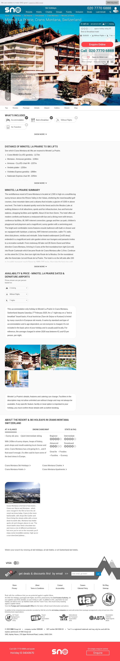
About (37, 585)
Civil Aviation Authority (60, 598)
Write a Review (25, 94)
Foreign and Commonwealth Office (22, 606)
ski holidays (38, 550)
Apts (53, 469)
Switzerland (39, 16)
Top (6, 108)
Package (26, 108)
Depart (46, 108)
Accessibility (60, 588)
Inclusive (79, 12)
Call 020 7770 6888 (97, 50)
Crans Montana (52, 16)
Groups (59, 12)
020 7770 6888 (19, 649)
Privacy (14, 588)
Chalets (49, 12)
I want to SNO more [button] (35, 3)
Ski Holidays (16, 16)
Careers (82, 585)
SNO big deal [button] (112, 3)
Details (36, 108)
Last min (101, 12)
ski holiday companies (59, 610)
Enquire (97, 652)
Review (15, 108)
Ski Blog (105, 585)
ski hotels (50, 550)
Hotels (39, 12)
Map (76, 108)
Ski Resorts (28, 16)
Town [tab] (10, 500)
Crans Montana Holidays (17, 466)
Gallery (57, 108)
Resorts (29, 12)
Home (7, 16)
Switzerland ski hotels (68, 550)
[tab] (11, 429)
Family (69, 12)
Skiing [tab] (22, 500)
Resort (66, 108)
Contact (60, 585)
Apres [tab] (34, 500)
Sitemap (105, 588)
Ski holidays (50, 8)
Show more (39, 183)
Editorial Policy (83, 588)
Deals (89, 12)
